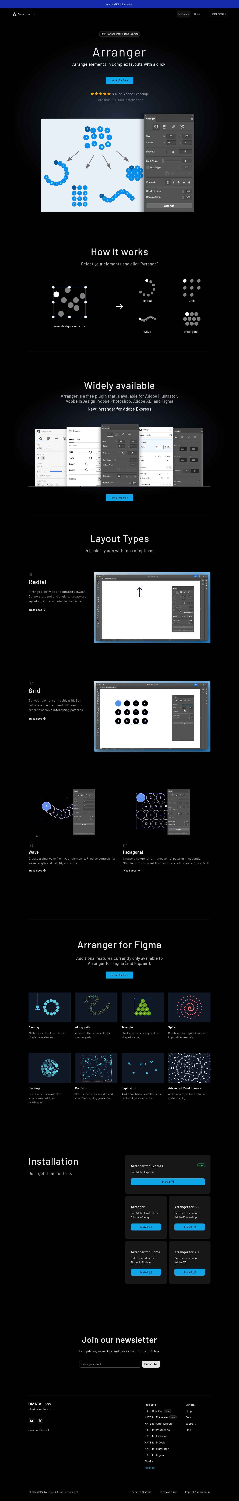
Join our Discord (39, 1430)
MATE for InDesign (156, 1442)
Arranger (150, 1467)
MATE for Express (156, 1436)
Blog (188, 1429)
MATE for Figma (154, 1455)
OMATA (149, 1461)
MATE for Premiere (156, 1417)
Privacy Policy (168, 1491)
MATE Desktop (154, 1411)
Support (190, 1423)
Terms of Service (141, 1491)
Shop (188, 1411)
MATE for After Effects (159, 1423)
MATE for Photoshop (157, 1429)
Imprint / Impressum (197, 1491)
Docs (188, 1417)
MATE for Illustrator (157, 1448)
